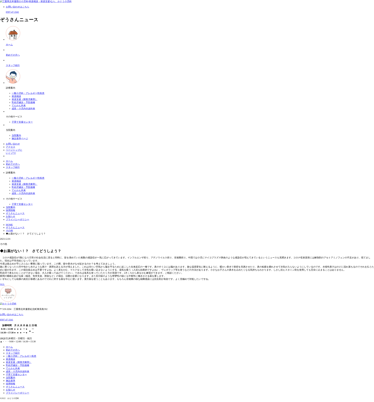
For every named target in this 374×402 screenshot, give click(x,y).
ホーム (9, 161)
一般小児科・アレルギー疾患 (21, 356)
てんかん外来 (19, 105)
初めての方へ (13, 164)
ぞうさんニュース (15, 213)
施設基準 (10, 380)
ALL (2, 284)
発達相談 (16, 96)
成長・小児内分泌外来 (23, 108)
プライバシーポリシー (17, 219)
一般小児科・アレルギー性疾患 (28, 93)
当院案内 (16, 135)
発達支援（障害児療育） (24, 99)
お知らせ (10, 216)
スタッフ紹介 (13, 167)
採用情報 (10, 210)
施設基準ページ (20, 138)
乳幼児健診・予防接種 (23, 102)
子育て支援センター (22, 122)
